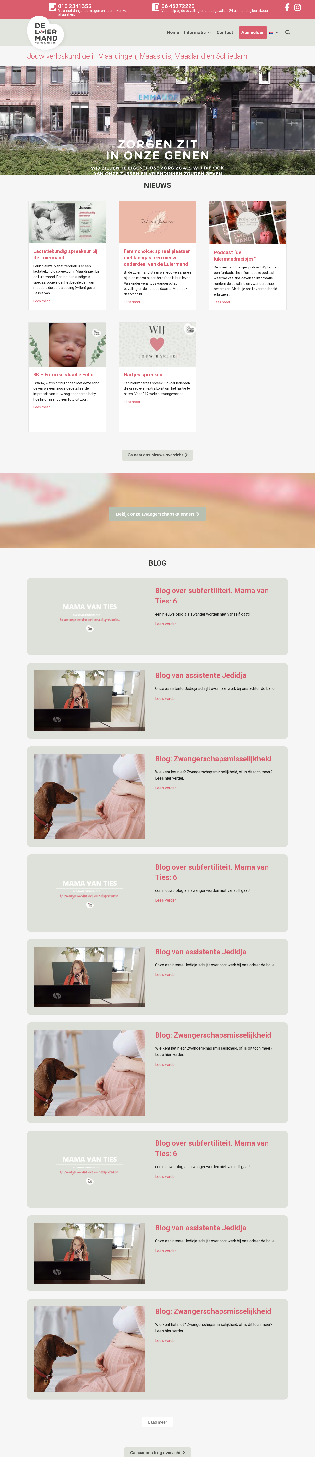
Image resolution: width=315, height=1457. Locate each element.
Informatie (195, 32)
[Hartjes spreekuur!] (157, 344)
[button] (157, 1422)
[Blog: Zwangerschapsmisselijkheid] (89, 796)
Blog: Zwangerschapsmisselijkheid (213, 758)
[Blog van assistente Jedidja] (89, 700)
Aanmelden (253, 32)
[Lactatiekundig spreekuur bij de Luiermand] (67, 221)
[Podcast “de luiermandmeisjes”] (247, 222)
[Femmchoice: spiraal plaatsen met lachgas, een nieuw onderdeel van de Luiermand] (157, 221)
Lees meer (41, 301)
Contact (225, 32)
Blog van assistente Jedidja (200, 675)
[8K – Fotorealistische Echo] (67, 344)
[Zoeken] (285, 32)
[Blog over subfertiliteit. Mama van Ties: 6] (89, 616)
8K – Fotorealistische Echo (63, 375)
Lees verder (165, 623)
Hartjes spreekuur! (145, 375)
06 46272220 (178, 6)
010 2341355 (74, 6)
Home (173, 32)
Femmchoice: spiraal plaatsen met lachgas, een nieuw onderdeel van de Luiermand (157, 257)
